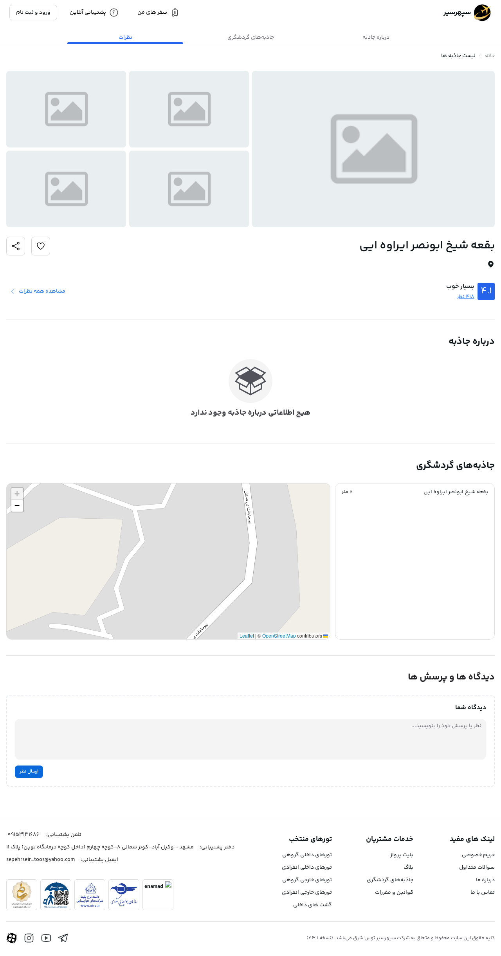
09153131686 (23, 834)
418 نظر (465, 297)
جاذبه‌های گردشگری (390, 880)
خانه (490, 56)
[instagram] (28, 938)
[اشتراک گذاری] (40, 246)
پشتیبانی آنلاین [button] (88, 12)
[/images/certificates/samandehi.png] (21, 894)
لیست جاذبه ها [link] (458, 56)
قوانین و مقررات (394, 892)
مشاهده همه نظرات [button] (42, 291)
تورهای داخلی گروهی (307, 855)
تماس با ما (482, 892)
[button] (414, 492)
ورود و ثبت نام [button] (33, 12)
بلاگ (408, 867)
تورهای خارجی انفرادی (307, 892)
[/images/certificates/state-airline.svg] (123, 894)
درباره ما (485, 880)
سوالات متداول (477, 867)
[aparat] (11, 938)
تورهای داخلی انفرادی (307, 867)
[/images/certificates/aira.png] (89, 894)
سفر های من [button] (152, 12)
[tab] (376, 37)
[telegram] (63, 938)
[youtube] (46, 938)
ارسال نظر (29, 771)
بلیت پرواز (401, 855)
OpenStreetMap (279, 635)
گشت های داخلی (312, 905)
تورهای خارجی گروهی (307, 880)
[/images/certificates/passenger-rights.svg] (55, 894)
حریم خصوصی (478, 855)
